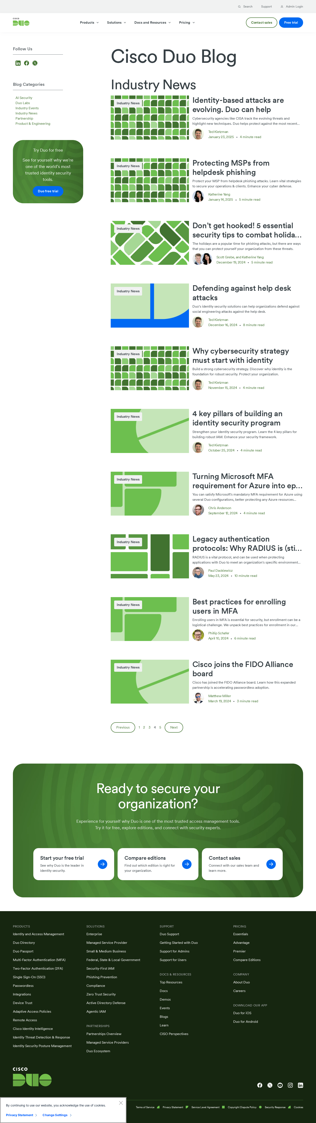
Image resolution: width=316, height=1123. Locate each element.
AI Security (23, 98)
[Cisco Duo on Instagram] (290, 1085)
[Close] (121, 1103)
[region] (63, 1110)
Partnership (24, 118)
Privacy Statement (19, 1115)
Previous (123, 727)
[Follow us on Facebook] (27, 63)
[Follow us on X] (34, 63)
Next (174, 727)
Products (87, 22)
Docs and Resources (150, 22)
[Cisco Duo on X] (269, 1085)
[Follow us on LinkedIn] (18, 63)
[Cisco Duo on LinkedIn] (300, 1085)
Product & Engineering (32, 124)
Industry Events (27, 108)
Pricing (184, 22)
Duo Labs (22, 103)
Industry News (26, 113)
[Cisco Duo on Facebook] (259, 1085)
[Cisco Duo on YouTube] (280, 1085)
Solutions (114, 22)
